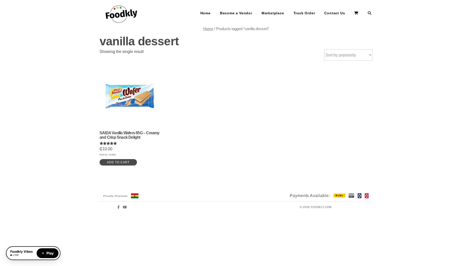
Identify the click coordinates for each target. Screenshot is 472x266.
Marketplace (273, 13)
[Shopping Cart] (356, 13)
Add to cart (118, 162)
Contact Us (334, 13)
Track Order (304, 13)
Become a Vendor (236, 13)
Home (205, 13)
